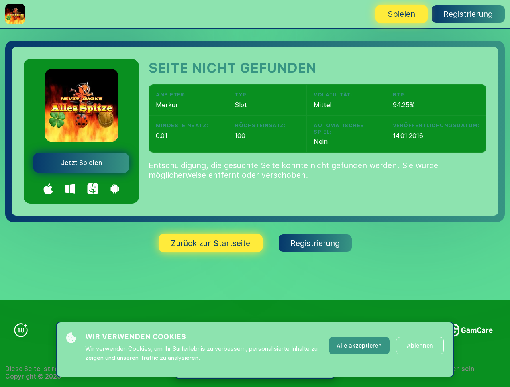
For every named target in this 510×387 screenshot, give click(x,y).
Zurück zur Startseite (210, 243)
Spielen (401, 14)
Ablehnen (420, 345)
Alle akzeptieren (359, 345)
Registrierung (468, 14)
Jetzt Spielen (81, 163)
